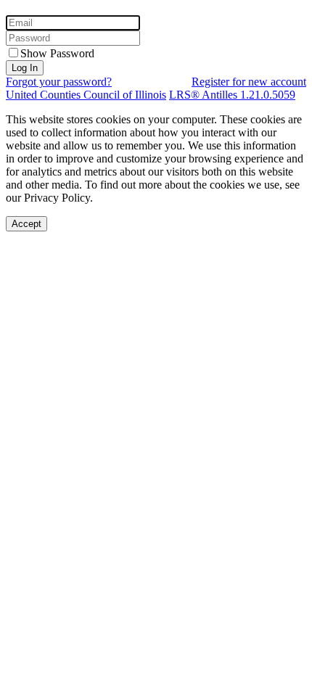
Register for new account (249, 81)
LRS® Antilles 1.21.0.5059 (232, 94)
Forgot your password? (59, 81)
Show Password (57, 53)
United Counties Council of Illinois (86, 94)
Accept (26, 223)
